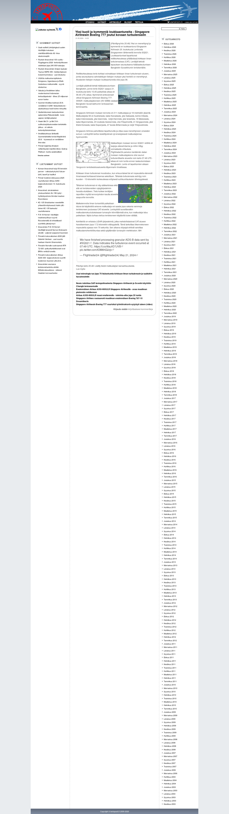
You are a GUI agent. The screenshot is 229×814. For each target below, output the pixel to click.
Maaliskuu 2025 (170, 101)
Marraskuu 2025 (170, 74)
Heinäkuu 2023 (170, 169)
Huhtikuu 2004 (170, 776)
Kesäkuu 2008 (170, 749)
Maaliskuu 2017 (170, 428)
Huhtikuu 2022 (170, 220)
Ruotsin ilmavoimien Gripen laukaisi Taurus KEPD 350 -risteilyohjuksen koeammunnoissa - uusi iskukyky (52, 71)
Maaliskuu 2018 (170, 388)
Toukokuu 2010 (170, 698)
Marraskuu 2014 (170, 524)
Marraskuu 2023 (170, 156)
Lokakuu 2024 (169, 118)
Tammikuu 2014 (170, 558)
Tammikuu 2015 (170, 517)
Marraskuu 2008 (170, 739)
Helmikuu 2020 (170, 309)
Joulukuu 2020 (170, 275)
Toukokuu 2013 (170, 585)
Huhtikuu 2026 (170, 57)
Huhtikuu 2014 (170, 548)
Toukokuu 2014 (170, 544)
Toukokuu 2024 (170, 135)
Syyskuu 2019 (170, 326)
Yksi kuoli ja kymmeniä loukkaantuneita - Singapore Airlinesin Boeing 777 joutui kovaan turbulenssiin (112, 33)
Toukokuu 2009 (170, 732)
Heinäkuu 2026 (170, 47)
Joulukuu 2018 (170, 357)
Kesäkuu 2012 (170, 623)
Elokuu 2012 (169, 616)
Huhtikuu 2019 (170, 343)
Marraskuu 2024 (170, 115)
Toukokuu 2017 (170, 422)
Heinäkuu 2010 (170, 694)
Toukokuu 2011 (170, 667)
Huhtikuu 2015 (170, 507)
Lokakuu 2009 (169, 718)
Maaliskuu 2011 (170, 674)
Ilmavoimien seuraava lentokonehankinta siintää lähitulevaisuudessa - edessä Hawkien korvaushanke (50, 268)
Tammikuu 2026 (170, 67)
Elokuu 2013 (169, 575)
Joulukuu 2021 (170, 234)
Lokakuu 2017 (169, 405)
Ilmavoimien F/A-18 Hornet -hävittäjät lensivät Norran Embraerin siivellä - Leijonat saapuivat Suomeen (53, 229)
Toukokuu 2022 (170, 217)
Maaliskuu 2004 (170, 780)
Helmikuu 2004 (170, 783)
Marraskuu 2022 (170, 197)
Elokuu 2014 (169, 534)
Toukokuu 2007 (170, 766)
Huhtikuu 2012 (170, 630)
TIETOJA (139, 22)
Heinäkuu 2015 (170, 497)
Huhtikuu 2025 (170, 98)
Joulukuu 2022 (170, 193)
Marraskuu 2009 (170, 715)
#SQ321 (85, 243)
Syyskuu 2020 (170, 285)
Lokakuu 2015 (169, 486)
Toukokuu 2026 (170, 53)
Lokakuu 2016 (169, 446)
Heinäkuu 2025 (170, 87)
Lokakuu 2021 (169, 241)
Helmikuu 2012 (170, 636)
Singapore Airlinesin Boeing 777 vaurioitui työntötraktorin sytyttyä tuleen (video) (114, 304)
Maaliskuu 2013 (170, 592)
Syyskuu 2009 (170, 722)
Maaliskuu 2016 (170, 470)
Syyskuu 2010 (170, 691)
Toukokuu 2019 (170, 340)
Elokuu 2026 (169, 43)
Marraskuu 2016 (170, 442)
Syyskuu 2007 (170, 759)
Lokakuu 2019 (169, 323)
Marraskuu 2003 (170, 790)
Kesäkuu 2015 (170, 500)
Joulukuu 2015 (170, 480)
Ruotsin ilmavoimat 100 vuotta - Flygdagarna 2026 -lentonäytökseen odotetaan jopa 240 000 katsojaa (53, 62)
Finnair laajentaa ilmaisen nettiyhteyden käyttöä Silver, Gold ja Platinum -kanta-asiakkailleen (52, 148)
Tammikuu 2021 (170, 272)
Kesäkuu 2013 (170, 582)
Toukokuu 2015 (170, 504)
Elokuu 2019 (169, 330)
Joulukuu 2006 (170, 770)
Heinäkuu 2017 (170, 415)
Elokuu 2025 (169, 84)
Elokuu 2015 (169, 493)
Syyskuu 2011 (170, 654)
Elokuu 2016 (169, 452)
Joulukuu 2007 (170, 752)
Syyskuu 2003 (170, 797)
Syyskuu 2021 (170, 244)
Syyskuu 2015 (170, 490)
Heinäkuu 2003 (170, 800)
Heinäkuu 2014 (170, 538)
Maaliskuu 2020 (170, 306)
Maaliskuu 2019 (170, 347)
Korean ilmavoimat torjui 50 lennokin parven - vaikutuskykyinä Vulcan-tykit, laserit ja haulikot (52, 171)
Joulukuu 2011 (170, 643)
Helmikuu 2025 (170, 105)
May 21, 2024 (128, 255)
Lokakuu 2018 (169, 364)
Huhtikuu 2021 (170, 261)
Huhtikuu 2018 (170, 384)
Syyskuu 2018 (170, 367)
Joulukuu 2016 (170, 439)
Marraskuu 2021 (170, 238)
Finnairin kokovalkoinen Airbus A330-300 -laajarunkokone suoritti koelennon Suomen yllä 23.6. (51, 257)
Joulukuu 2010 (170, 684)
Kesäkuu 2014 (170, 541)
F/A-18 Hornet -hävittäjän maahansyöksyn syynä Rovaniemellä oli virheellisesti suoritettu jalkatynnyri (50, 219)
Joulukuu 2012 (170, 602)
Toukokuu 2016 (170, 463)
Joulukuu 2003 (170, 787)
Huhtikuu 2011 (170, 671)
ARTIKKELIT (115, 22)
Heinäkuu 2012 (170, 620)
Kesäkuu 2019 (170, 336)
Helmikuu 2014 (170, 555)
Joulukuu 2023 (170, 152)
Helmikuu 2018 (170, 391)
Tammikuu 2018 (170, 394)
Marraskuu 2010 (170, 688)
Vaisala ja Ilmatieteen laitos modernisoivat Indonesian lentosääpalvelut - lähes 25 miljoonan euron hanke (53, 95)
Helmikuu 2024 (170, 145)
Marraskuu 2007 (170, 756)
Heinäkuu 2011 (170, 660)
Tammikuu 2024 (170, 149)
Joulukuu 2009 (170, 712)
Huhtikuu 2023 (170, 180)
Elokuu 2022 (169, 207)
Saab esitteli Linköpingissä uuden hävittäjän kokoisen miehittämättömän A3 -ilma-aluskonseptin (51, 51)
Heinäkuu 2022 (170, 210)
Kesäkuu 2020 (170, 296)
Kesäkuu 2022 (170, 214)
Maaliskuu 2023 (170, 183)
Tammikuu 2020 (170, 313)
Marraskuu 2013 (170, 565)
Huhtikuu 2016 (170, 466)
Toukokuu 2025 (170, 94)
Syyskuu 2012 (170, 613)
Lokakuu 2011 (169, 650)
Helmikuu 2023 (170, 186)
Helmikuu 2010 (170, 705)
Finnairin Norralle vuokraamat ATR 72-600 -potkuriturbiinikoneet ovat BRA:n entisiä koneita (52, 248)
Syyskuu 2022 (170, 203)
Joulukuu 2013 (170, 562)
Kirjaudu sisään (120, 309)
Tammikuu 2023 (170, 190)
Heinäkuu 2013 (170, 579)
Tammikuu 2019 (170, 354)
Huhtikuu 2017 (170, 425)
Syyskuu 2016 (170, 449)
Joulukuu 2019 (170, 316)
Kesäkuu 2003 (170, 804)
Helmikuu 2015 (170, 514)
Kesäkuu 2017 (170, 418)
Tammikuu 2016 (170, 476)
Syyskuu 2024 (170, 122)
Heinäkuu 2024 (170, 128)
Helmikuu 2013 (170, 596)
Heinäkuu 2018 (170, 374)
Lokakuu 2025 (169, 77)
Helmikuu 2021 (170, 268)
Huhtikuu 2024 (170, 139)
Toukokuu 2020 (170, 299)
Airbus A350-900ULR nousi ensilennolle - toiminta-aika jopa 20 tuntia (108, 295)
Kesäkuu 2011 (170, 664)
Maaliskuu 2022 (170, 224)
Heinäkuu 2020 (170, 292)
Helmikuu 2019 (170, 350)
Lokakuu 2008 (169, 742)
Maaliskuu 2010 (170, 701)
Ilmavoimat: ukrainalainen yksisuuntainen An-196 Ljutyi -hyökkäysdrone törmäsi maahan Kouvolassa (51, 194)
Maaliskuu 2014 (170, 551)
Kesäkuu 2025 (170, 91)
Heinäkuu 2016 (170, 456)
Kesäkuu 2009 (170, 729)
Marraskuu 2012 (170, 606)
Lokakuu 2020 (169, 282)
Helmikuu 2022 (170, 227)
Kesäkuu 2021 (170, 255)
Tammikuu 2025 (170, 108)
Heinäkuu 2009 (170, 725)
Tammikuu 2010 (170, 708)
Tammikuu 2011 (170, 681)
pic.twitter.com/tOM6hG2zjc (96, 250)
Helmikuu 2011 (170, 678)
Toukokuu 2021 (170, 258)
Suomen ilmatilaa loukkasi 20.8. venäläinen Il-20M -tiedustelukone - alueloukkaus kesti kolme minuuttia (52, 105)
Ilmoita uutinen (43, 155)
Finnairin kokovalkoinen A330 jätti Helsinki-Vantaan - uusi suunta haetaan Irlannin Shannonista (51, 239)
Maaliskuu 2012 (170, 633)
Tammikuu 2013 (170, 599)
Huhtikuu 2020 (170, 302)
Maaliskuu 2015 (170, 510)
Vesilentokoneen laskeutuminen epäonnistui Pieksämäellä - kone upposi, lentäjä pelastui (51, 115)
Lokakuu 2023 (169, 159)
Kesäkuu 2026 (170, 50)
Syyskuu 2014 (170, 531)
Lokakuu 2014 (169, 527)
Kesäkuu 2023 (170, 173)
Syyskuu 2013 (170, 572)
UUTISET (102, 22)
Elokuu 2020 (169, 289)
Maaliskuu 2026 (170, 60)
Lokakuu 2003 (169, 793)
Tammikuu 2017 (170, 435)
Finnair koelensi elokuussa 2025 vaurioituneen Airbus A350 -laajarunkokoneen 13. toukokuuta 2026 (51, 182)
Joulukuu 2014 (170, 521)
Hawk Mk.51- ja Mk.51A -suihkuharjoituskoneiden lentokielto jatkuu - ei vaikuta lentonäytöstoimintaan (52, 125)
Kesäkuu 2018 (170, 377)
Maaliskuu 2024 (170, 142)
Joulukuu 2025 (170, 70)
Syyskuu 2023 (170, 163)
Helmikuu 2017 (170, 432)
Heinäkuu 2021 (170, 251)
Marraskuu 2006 (170, 773)
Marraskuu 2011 (170, 647)
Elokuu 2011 (169, 657)
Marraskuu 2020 (170, 278)
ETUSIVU (90, 22)
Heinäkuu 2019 (170, 333)
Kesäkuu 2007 (170, 763)
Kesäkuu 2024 (170, 132)
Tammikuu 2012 (170, 640)
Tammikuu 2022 (170, 231)
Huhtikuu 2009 (170, 735)
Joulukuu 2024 (170, 111)
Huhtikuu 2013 (170, 589)
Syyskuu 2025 (170, 81)
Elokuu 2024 (169, 125)
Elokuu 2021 (169, 248)
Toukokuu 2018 (170, 381)
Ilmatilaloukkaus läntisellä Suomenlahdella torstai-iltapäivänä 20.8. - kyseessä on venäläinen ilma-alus (52, 138)
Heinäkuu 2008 (170, 746)
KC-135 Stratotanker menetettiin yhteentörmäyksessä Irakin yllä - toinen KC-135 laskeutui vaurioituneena (51, 207)
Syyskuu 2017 (170, 408)
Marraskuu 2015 (170, 483)
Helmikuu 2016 (170, 473)
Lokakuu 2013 (169, 568)
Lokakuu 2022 (169, 200)
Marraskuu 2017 (170, 401)
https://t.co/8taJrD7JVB (107, 246)
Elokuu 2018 (169, 371)
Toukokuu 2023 (170, 176)
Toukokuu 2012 (170, 626)
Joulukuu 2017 (170, 398)
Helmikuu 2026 (170, 64)
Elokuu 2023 (169, 166)
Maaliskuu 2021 (170, 265)
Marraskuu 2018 (170, 360)
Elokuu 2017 (169, 412)
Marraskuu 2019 (170, 319)
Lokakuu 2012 (169, 609)
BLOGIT (128, 22)
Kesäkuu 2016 (170, 459)
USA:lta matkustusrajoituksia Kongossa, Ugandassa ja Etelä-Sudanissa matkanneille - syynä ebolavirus (51, 82)
